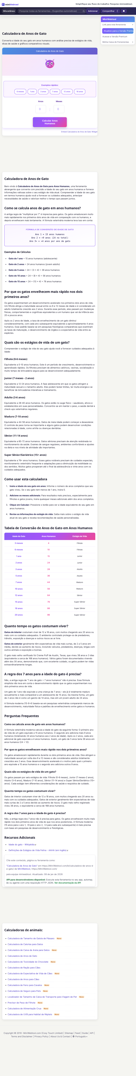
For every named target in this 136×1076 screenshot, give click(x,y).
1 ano (32, 91)
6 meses (20, 91)
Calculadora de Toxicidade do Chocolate (28, 962)
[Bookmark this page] (124, 11)
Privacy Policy (41, 1036)
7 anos (55, 91)
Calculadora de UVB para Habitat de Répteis (30, 1014)
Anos (40, 101)
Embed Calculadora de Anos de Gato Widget (79, 132)
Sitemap (69, 1033)
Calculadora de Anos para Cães (23, 979)
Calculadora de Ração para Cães (24, 967)
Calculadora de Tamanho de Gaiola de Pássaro (31, 938)
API (91, 1033)
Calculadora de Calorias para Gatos (25, 944)
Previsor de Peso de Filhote (21, 1002)
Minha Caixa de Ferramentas (115, 42)
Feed (77, 1033)
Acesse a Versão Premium (114, 36)
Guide (85, 1033)
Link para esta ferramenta (114, 24)
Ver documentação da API (67, 883)
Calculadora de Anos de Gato (22, 956)
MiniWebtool (24, 869)
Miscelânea (9, 11)
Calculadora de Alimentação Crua (24, 1008)
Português (80, 1036)
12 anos (67, 91)
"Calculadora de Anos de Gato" (22, 866)
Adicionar (93, 11)
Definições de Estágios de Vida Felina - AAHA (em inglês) (37, 850)
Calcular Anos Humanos (50, 122)
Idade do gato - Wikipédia (21, 844)
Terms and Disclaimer (21, 1036)
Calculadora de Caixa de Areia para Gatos (29, 950)
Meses (59, 101)
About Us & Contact (60, 1036)
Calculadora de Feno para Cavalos (25, 985)
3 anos (43, 91)
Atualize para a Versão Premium (118, 31)
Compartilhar (108, 11)
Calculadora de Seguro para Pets (24, 991)
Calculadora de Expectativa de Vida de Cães (30, 973)
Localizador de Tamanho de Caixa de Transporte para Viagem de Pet (42, 997)
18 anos (79, 91)
